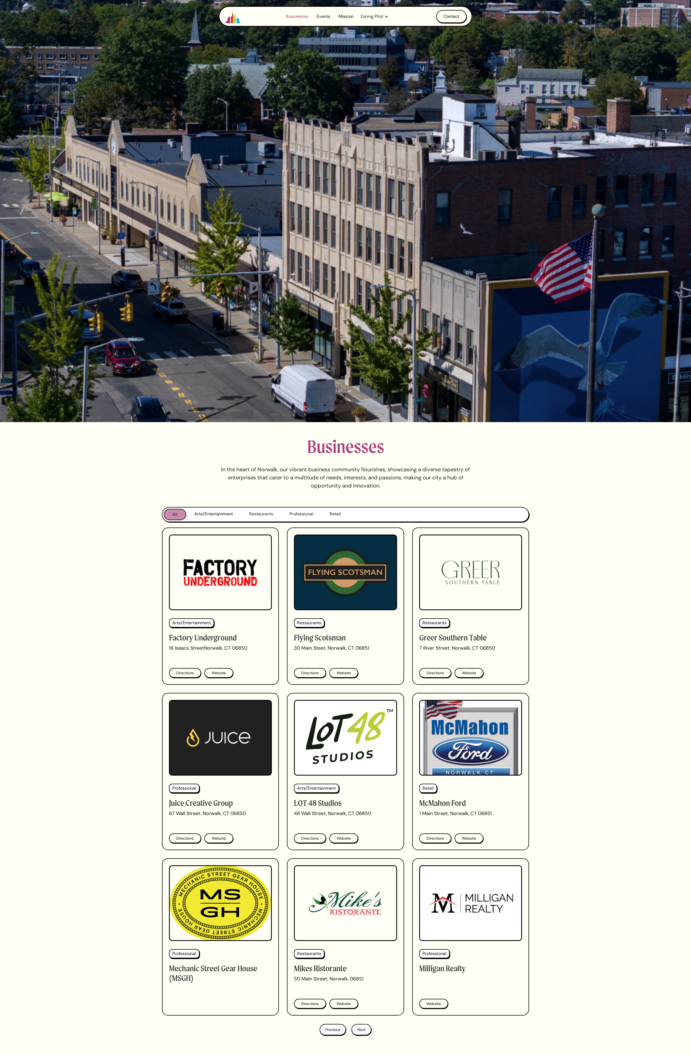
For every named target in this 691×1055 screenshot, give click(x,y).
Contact (451, 16)
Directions (185, 672)
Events (323, 16)
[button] (376, 16)
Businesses (297, 16)
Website (219, 672)
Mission (346, 16)
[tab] (175, 514)
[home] (233, 16)
